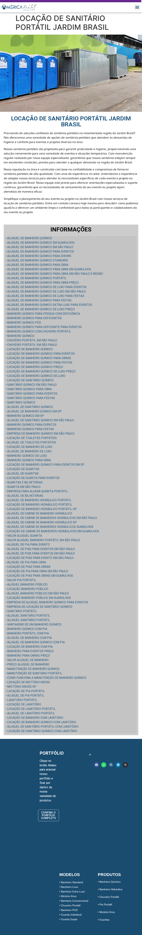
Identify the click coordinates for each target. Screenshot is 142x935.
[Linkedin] (118, 764)
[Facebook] (96, 764)
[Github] (111, 764)
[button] (137, 7)
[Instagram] (125, 764)
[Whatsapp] (103, 764)
